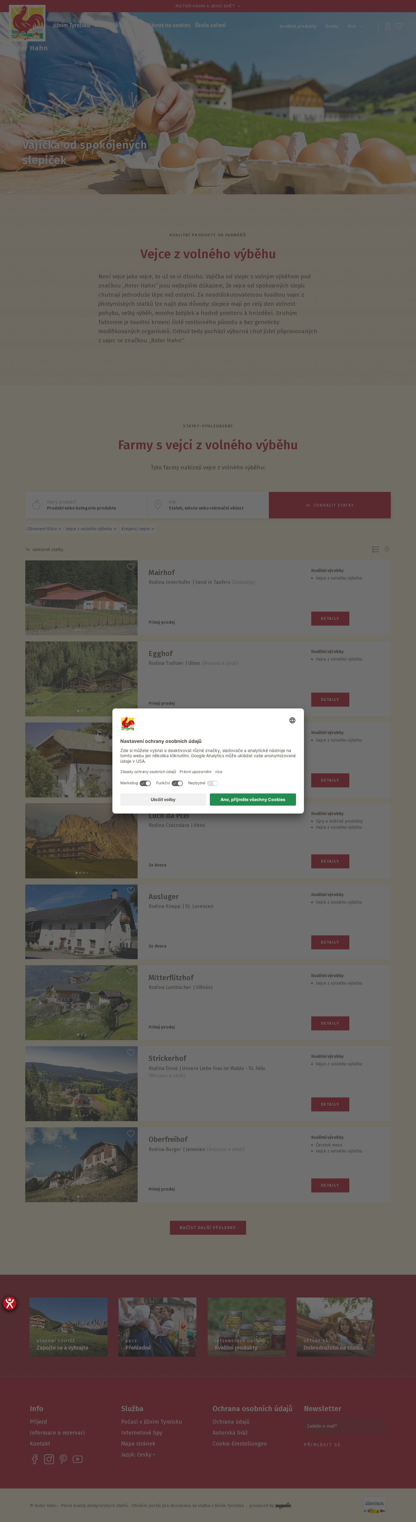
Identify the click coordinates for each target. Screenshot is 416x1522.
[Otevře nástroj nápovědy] (9, 1303)
